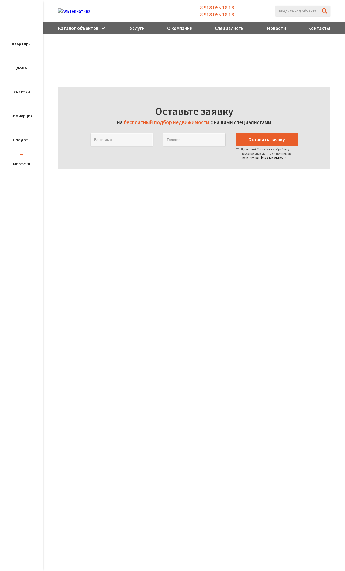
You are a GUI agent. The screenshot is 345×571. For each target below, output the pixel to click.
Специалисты (229, 28)
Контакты (319, 28)
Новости (276, 28)
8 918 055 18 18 (217, 7)
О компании (179, 28)
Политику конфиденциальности (264, 158)
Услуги (137, 28)
